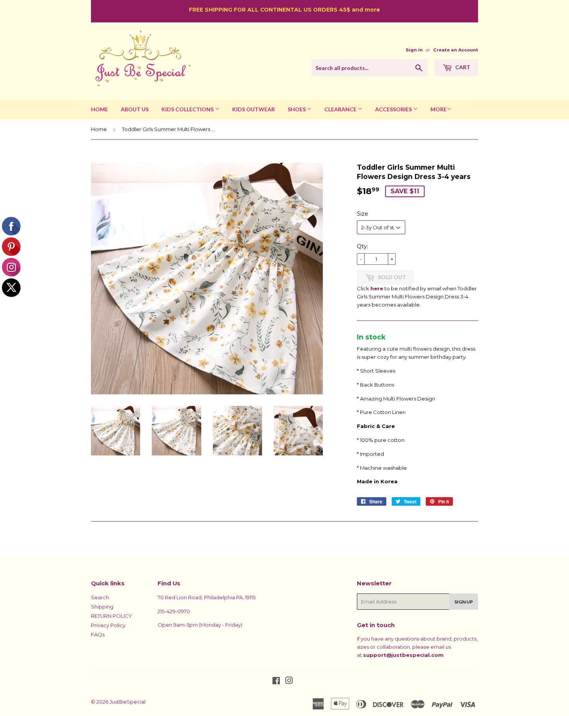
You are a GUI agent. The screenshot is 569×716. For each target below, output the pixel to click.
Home (99, 129)
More (438, 109)
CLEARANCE (341, 109)
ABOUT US (135, 109)
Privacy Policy (108, 625)
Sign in (414, 50)
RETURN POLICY (111, 616)
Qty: (362, 246)
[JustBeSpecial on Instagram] (289, 681)
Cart (462, 67)
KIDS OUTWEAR (253, 109)
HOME (99, 109)
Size (362, 213)
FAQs (98, 634)
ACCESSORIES (394, 109)
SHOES (297, 109)
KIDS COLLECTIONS (188, 109)
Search (100, 597)
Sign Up (463, 602)
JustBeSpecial (128, 702)
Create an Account (455, 50)
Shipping (102, 606)
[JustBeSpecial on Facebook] (276, 681)
